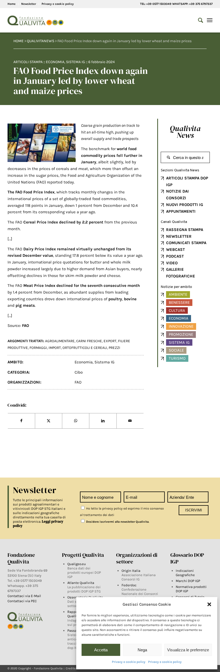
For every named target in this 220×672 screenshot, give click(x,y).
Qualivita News (185, 131)
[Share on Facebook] (21, 420)
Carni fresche (89, 341)
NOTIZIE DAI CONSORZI (177, 194)
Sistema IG (75, 62)
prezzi (114, 348)
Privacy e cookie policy (128, 662)
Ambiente (178, 294)
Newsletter (28, 4)
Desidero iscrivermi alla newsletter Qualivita (117, 521)
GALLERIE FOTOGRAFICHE (180, 273)
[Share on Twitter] (48, 420)
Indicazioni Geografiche (185, 573)
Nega (142, 650)
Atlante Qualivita (80, 583)
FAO (78, 382)
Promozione (181, 334)
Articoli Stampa (28, 62)
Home (12, 4)
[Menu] (209, 20)
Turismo (177, 358)
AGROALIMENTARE (60, 341)
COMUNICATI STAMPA (186, 242)
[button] (209, 604)
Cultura (177, 310)
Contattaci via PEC (22, 601)
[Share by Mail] (130, 420)
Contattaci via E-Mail (25, 596)
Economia (55, 62)
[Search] (198, 20)
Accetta (101, 650)
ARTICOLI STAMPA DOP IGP (187, 181)
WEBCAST (175, 249)
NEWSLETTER (179, 236)
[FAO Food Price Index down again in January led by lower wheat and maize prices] (42, 143)
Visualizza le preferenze (188, 650)
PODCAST (175, 256)
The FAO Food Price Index (31, 192)
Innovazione (181, 326)
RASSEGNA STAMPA (184, 229)
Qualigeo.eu (76, 564)
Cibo (79, 372)
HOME (18, 41)
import (55, 348)
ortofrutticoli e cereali (85, 348)
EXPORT (110, 341)
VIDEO (172, 263)
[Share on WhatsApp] (75, 420)
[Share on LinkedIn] (102, 420)
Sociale (176, 350)
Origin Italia (131, 571)
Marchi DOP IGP (188, 581)
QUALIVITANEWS (40, 41)
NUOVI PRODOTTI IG (184, 204)
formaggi (38, 348)
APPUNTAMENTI (181, 211)
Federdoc (129, 585)
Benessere (179, 302)
